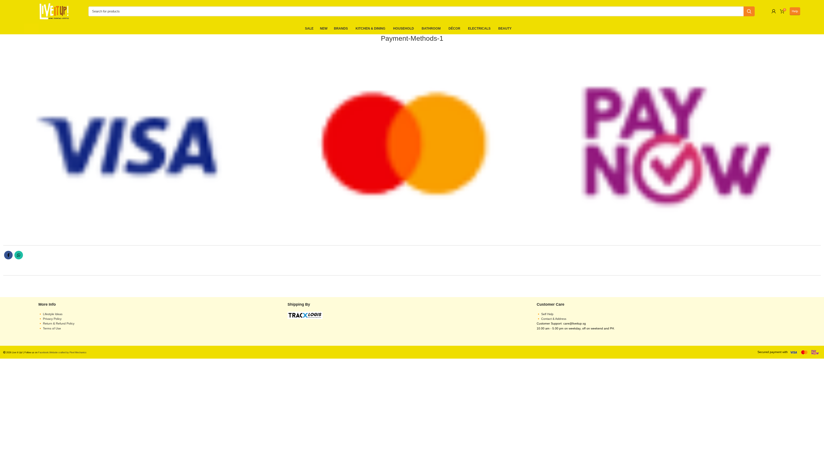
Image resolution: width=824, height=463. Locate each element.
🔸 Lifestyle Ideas (50, 314)
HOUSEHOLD (403, 28)
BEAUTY (505, 28)
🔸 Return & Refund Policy (56, 323)
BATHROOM (431, 28)
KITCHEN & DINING (370, 28)
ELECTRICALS (479, 28)
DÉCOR (454, 28)
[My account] (773, 11)
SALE (309, 28)
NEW (323, 28)
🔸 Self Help (545, 314)
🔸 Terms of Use (49, 328)
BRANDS (341, 28)
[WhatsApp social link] (18, 255)
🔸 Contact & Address (551, 318)
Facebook (43, 352)
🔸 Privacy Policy (50, 318)
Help (795, 11)
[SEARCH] (749, 11)
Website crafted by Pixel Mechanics (67, 352)
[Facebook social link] (8, 255)
